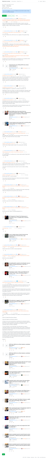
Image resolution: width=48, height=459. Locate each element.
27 (10, 431)
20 (10, 268)
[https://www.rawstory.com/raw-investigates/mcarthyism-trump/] (6, 427)
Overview (4, 15)
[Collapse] (3, 18)
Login (41, 1)
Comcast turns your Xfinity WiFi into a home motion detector (11, 32)
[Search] (38, 1)
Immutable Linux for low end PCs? (7, 75)
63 (10, 223)
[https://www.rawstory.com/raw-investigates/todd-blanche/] (6, 264)
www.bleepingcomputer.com (13, 67)
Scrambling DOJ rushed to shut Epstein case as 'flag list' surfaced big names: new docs (15, 246)
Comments (9, 15)
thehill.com (10, 346)
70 (10, 387)
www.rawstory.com (12, 124)
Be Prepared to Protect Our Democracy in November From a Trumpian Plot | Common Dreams (15, 186)
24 (10, 119)
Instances (32, 457)
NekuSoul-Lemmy (6, 1)
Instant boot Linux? (5, 228)
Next (3, 454)
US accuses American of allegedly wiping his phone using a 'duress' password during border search (15, 311)
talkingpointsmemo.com (12, 365)
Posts (13, 15)
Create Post (19, 1)
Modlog (28, 457)
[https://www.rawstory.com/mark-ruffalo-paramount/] (6, 124)
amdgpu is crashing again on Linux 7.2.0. (8, 143)
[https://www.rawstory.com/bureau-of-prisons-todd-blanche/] (6, 273)
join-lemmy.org (42, 457)
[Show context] (3, 22)
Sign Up (44, 1)
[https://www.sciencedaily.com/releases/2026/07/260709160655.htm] (6, 373)
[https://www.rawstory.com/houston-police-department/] (6, 418)
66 (10, 70)
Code (38, 457)
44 (10, 368)
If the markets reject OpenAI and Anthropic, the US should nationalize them (13, 133)
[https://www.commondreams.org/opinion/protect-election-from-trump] (6, 217)
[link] (4, 22)
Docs (36, 457)
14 (10, 441)
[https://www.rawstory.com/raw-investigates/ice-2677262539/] (6, 302)
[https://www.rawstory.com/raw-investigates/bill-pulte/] (6, 392)
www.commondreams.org (13, 219)
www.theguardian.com (12, 410)
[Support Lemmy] (22, 1)
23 (10, 306)
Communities (13, 1)
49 (10, 241)
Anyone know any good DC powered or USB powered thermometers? (13, 282)
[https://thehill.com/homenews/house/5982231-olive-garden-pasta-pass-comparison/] (6, 346)
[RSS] (26, 15)
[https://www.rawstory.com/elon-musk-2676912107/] (6, 400)
